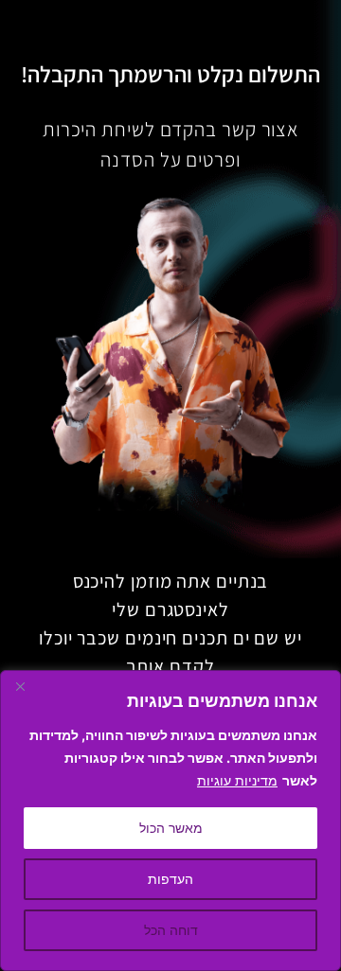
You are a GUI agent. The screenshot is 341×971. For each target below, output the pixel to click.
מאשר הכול (171, 828)
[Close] (20, 686)
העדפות (170, 879)
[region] (170, 820)
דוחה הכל (171, 930)
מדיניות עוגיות (237, 780)
